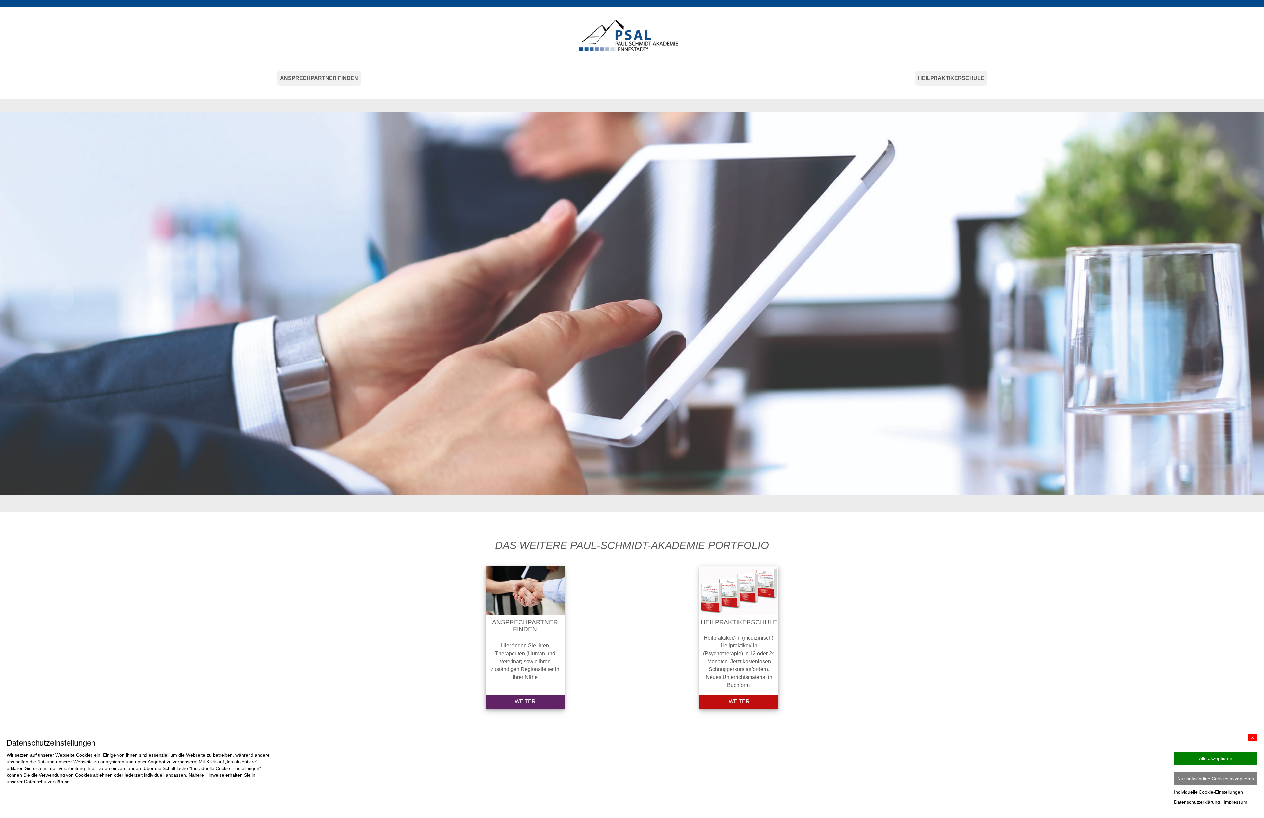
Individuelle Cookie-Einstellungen (1208, 792)
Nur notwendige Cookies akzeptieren (1215, 778)
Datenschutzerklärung (1197, 801)
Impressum (1235, 801)
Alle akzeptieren (1215, 758)
